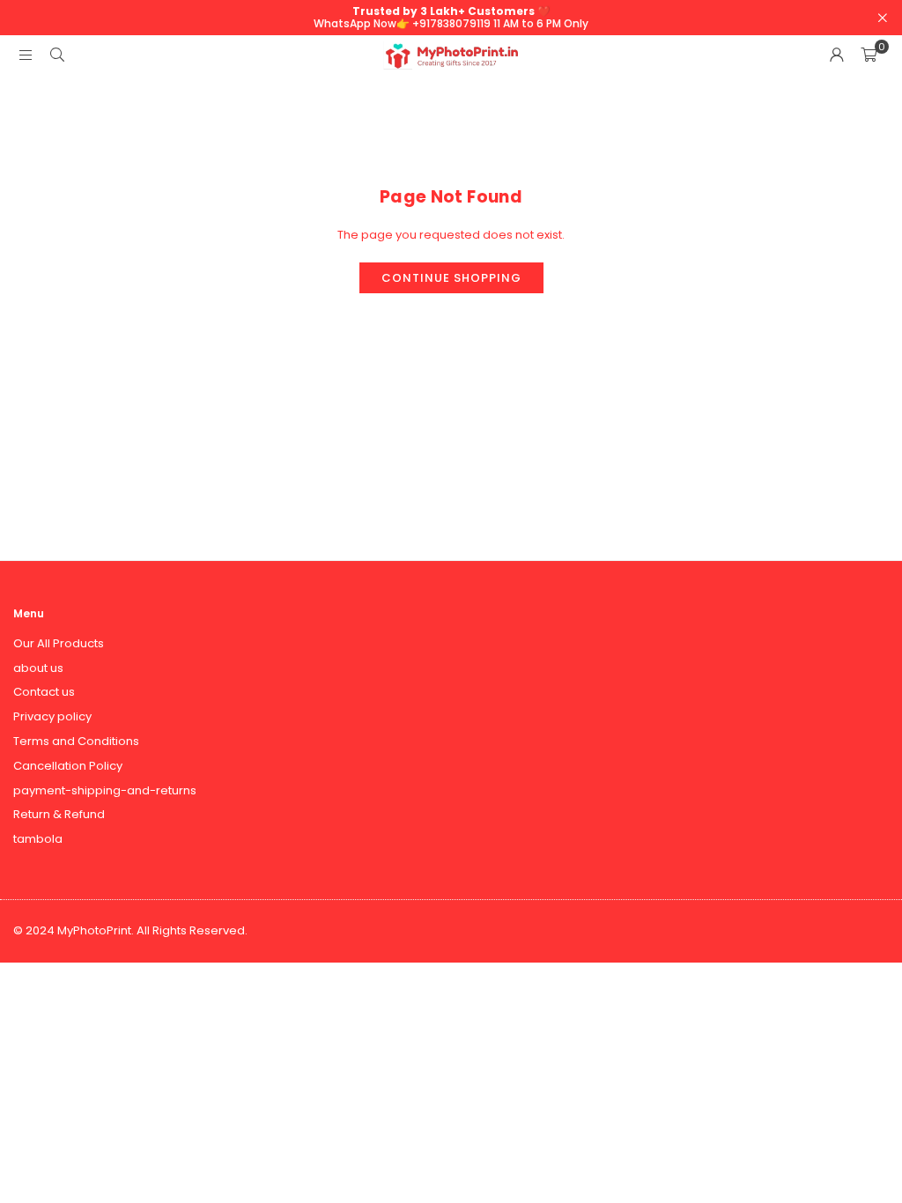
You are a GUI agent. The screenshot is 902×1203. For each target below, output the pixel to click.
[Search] (57, 55)
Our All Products (58, 643)
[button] (868, 55)
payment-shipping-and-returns (104, 790)
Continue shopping (451, 277)
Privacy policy (52, 716)
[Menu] (25, 55)
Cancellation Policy (67, 765)
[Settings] (837, 55)
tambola (38, 838)
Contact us (44, 691)
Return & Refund (59, 814)
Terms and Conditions (76, 741)
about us (38, 668)
